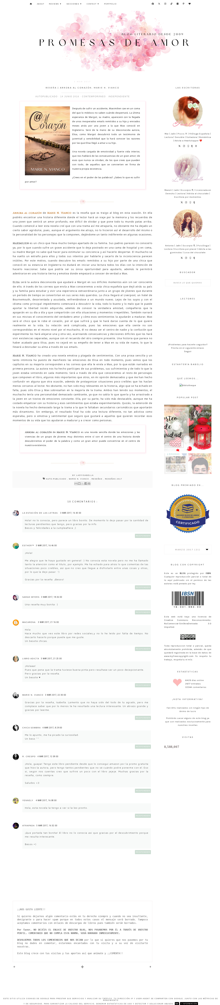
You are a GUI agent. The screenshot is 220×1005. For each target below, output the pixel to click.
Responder (143, 536)
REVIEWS (55, 4)
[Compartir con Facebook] (85, 483)
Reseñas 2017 (113, 479)
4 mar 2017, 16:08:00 (46, 800)
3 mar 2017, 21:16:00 (48, 622)
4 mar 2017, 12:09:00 (47, 756)
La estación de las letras (40, 513)
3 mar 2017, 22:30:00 (55, 695)
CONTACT (93, 4)
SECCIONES (74, 4)
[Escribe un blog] (79, 483)
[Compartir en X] (82, 483)
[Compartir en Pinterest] (89, 483)
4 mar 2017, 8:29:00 (52, 727)
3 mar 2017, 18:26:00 (51, 597)
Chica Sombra (31, 728)
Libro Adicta (30, 659)
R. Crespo (29, 756)
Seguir (187, 351)
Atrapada (28, 826)
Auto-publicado (56, 479)
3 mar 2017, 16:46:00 (46, 545)
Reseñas (97, 479)
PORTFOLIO (110, 4)
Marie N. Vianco (79, 479)
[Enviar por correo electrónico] (76, 483)
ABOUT (40, 4)
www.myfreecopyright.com (179, 656)
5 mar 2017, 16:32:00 (46, 825)
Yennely (28, 800)
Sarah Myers (31, 597)
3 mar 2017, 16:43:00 (70, 513)
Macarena (29, 622)
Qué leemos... (188, 378)
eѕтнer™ (28, 545)
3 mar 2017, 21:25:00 (51, 658)
